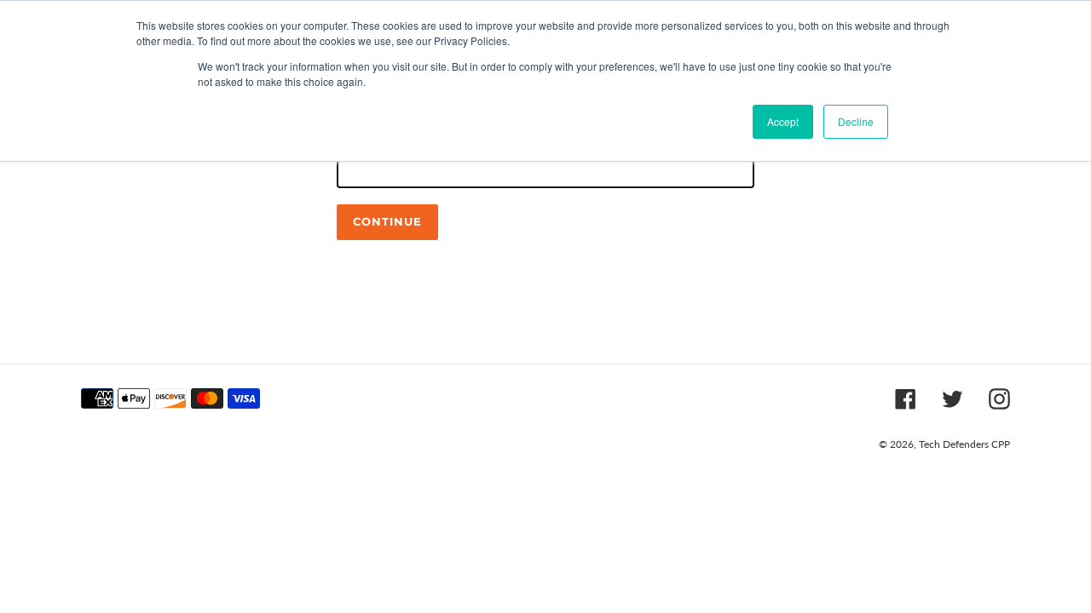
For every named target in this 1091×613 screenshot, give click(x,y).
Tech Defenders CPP (964, 444)
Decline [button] (856, 121)
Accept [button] (783, 121)
